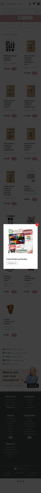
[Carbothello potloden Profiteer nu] (20, 241)
